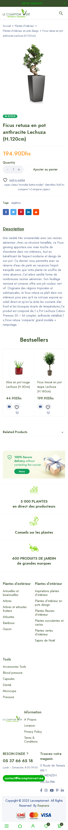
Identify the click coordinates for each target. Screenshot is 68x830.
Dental (7, 685)
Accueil (7, 26)
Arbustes (8, 617)
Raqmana (43, 805)
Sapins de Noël (45, 640)
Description (13, 228)
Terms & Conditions (31, 740)
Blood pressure (12, 673)
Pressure (8, 697)
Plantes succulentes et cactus (49, 623)
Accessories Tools (14, 666)
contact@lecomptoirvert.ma (24, 778)
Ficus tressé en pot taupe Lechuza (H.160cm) (49, 387)
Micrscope (9, 691)
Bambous (9, 623)
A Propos (30, 719)
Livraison (29, 725)
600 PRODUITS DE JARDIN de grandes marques (34, 561)
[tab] (13, 228)
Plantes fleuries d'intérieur (44, 613)
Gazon (7, 629)
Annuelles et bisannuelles (11, 593)
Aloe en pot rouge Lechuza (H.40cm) (18, 384)
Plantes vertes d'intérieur (44, 632)
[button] (9, 406)
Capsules (9, 679)
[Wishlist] (14, 180)
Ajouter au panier (45, 169)
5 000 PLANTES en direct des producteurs (34, 504)
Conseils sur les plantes (34, 532)
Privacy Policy (33, 731)
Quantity (9, 163)
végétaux (16, 203)
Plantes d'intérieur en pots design (21, 31)
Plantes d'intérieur (24, 26)
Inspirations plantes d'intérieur (47, 593)
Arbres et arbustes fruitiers (15, 609)
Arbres (7, 601)
